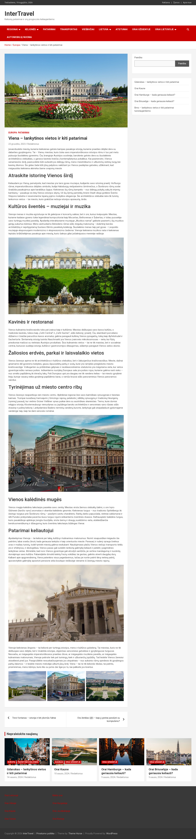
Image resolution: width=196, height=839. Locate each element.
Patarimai (49, 29)
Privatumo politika (45, 833)
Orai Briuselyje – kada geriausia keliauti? (154, 101)
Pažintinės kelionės (28, 762)
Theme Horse (75, 833)
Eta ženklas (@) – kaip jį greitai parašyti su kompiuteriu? (99, 719)
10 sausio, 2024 (61, 773)
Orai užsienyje (141, 29)
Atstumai (122, 29)
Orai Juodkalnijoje (61, 811)
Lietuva (103, 29)
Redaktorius (33, 144)
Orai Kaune (139, 88)
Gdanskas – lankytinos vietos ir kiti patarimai (156, 82)
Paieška (138, 57)
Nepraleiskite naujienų (22, 734)
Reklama (166, 2)
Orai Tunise (10, 818)
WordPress (111, 833)
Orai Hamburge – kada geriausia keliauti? (154, 94)
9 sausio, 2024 (108, 777)
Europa (12, 132)
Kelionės (30, 29)
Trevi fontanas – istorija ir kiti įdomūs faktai (34, 717)
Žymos (176, 2)
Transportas (68, 29)
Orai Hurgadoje (60, 803)
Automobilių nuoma (19, 37)
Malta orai (57, 795)
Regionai (12, 29)
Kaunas (59, 762)
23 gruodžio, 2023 (17, 144)
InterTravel (19, 13)
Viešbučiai (88, 29)
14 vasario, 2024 (15, 777)
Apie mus (187, 2)
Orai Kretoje (58, 818)
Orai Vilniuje (10, 803)
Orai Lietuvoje (164, 29)
